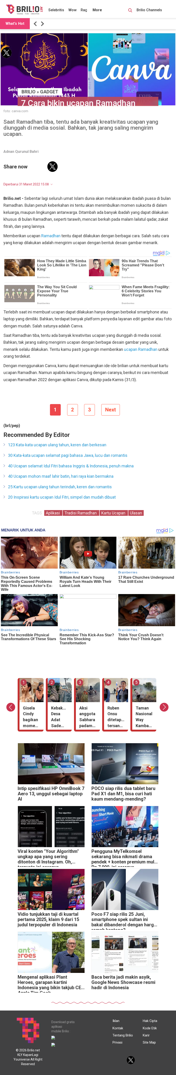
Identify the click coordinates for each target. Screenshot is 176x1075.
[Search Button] (130, 11)
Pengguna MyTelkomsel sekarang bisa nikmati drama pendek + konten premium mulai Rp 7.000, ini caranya (124, 858)
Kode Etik (150, 1028)
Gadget (49, 92)
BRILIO (29, 92)
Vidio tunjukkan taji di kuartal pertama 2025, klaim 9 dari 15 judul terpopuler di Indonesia (48, 919)
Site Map (149, 1042)
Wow (72, 10)
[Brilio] (24, 9)
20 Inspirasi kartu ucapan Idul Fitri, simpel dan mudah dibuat (62, 497)
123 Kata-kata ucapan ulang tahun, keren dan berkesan (57, 444)
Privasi (117, 1042)
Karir (146, 1035)
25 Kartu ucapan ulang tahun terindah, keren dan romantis (60, 486)
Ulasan (136, 513)
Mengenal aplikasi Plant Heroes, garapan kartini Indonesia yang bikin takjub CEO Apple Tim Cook (51, 983)
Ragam (87, 10)
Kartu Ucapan (113, 513)
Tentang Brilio (123, 1035)
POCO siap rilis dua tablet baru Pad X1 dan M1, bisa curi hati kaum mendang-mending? (123, 794)
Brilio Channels (150, 10)
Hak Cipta (150, 1021)
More (97, 10)
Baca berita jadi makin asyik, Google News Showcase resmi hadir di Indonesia (123, 982)
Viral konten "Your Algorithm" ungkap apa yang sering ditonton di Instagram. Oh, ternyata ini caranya (48, 858)
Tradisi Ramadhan (81, 513)
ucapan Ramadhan (140, 349)
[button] (36, 23)
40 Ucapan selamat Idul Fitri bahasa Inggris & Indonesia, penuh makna (71, 466)
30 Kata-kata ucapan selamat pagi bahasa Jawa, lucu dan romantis (67, 455)
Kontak (118, 1028)
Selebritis (56, 10)
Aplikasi (53, 513)
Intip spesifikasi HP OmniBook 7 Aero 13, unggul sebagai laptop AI (51, 794)
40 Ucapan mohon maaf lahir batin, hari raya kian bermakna (60, 476)
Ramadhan (50, 235)
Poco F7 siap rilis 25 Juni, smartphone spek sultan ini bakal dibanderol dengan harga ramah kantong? (123, 921)
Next (110, 410)
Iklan (116, 1021)
